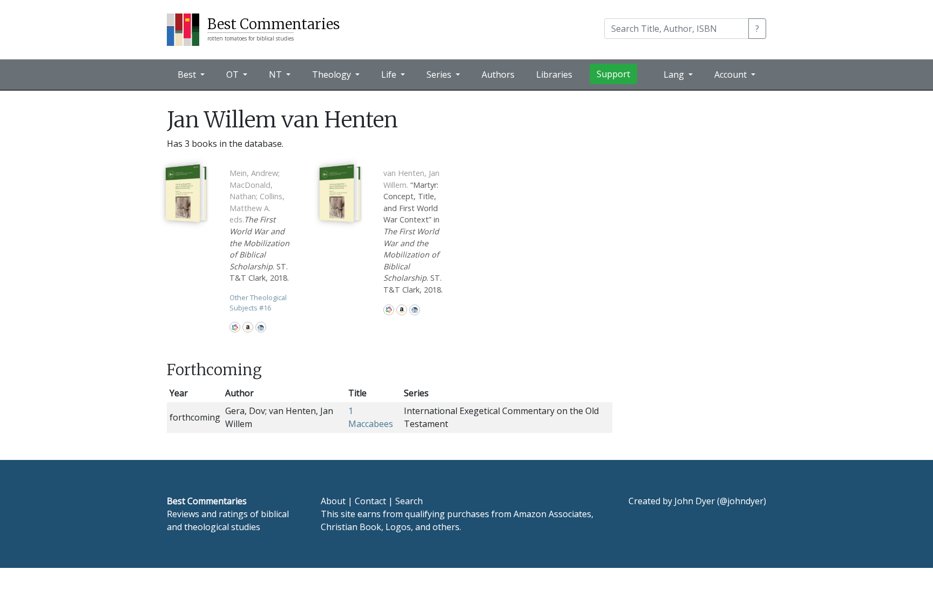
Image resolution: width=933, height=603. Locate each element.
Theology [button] (332, 74)
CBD (260, 327)
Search (409, 501)
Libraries (554, 74)
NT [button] (276, 74)
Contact (370, 501)
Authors (498, 74)
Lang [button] (675, 74)
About (333, 501)
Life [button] (389, 74)
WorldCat (234, 327)
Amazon (247, 327)
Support (613, 74)
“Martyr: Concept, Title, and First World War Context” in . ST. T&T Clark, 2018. (413, 231)
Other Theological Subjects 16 (258, 303)
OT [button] (233, 74)
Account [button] (731, 74)
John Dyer (694, 501)
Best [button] (188, 74)
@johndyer (741, 501)
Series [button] (440, 74)
